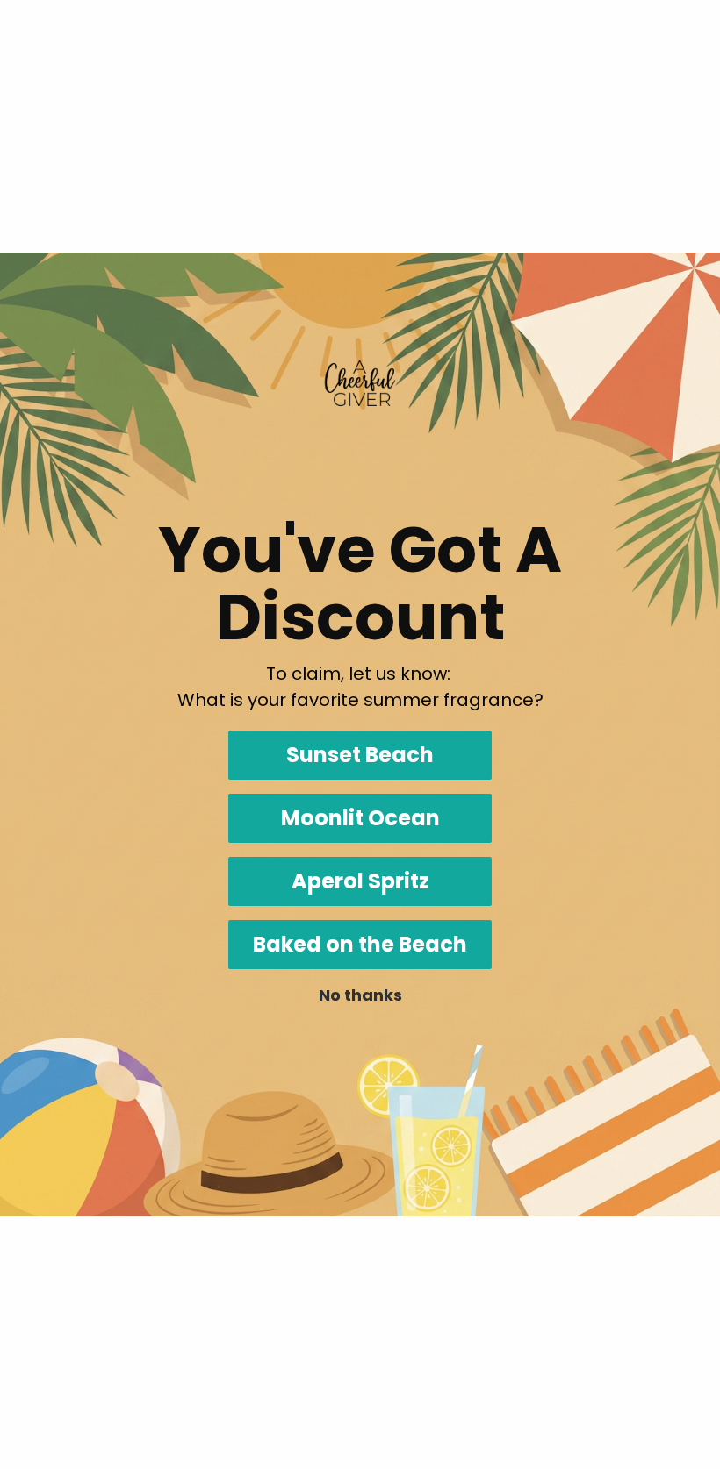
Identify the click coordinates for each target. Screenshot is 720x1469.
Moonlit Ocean (360, 817)
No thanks (360, 995)
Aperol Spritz (360, 880)
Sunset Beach (360, 754)
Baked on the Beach (360, 944)
